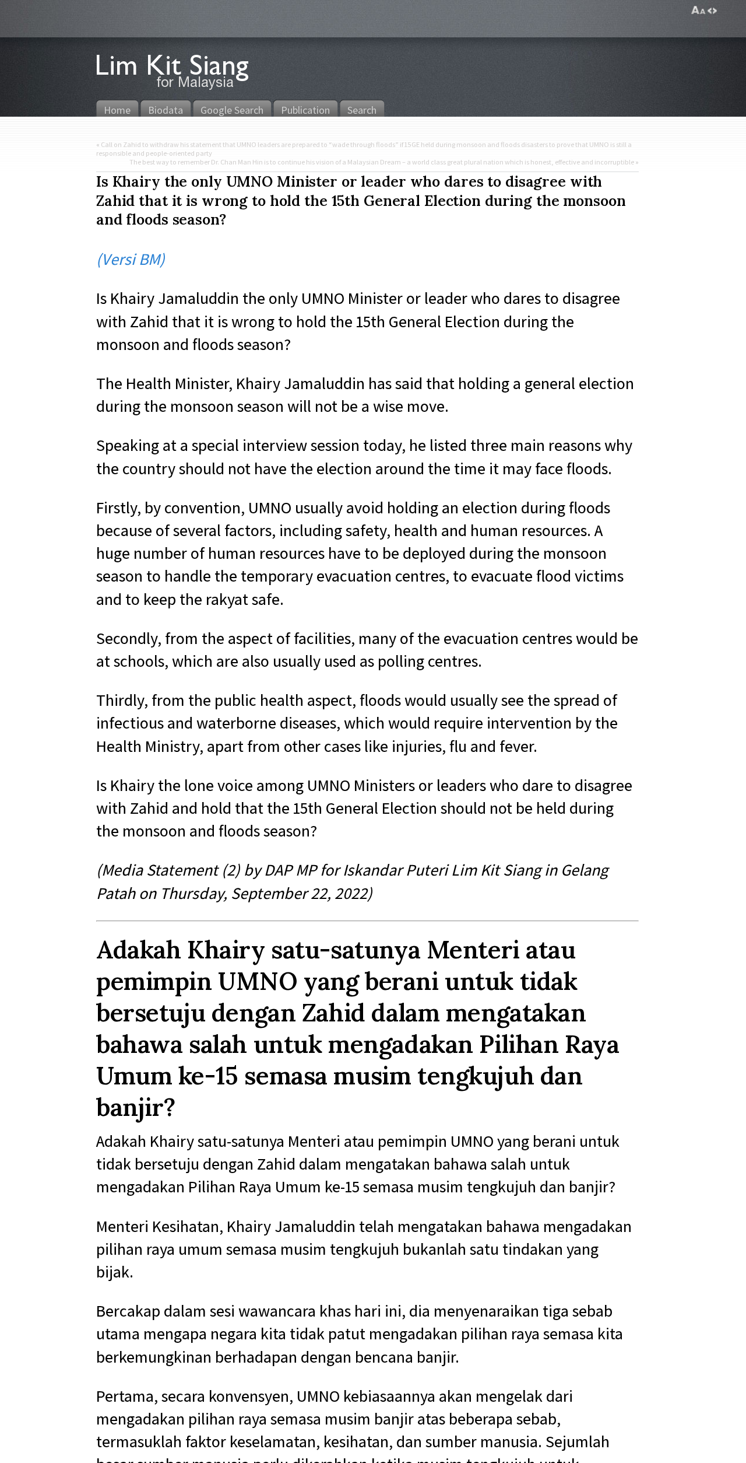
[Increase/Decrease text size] (698, 10)
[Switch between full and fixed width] (712, 10)
